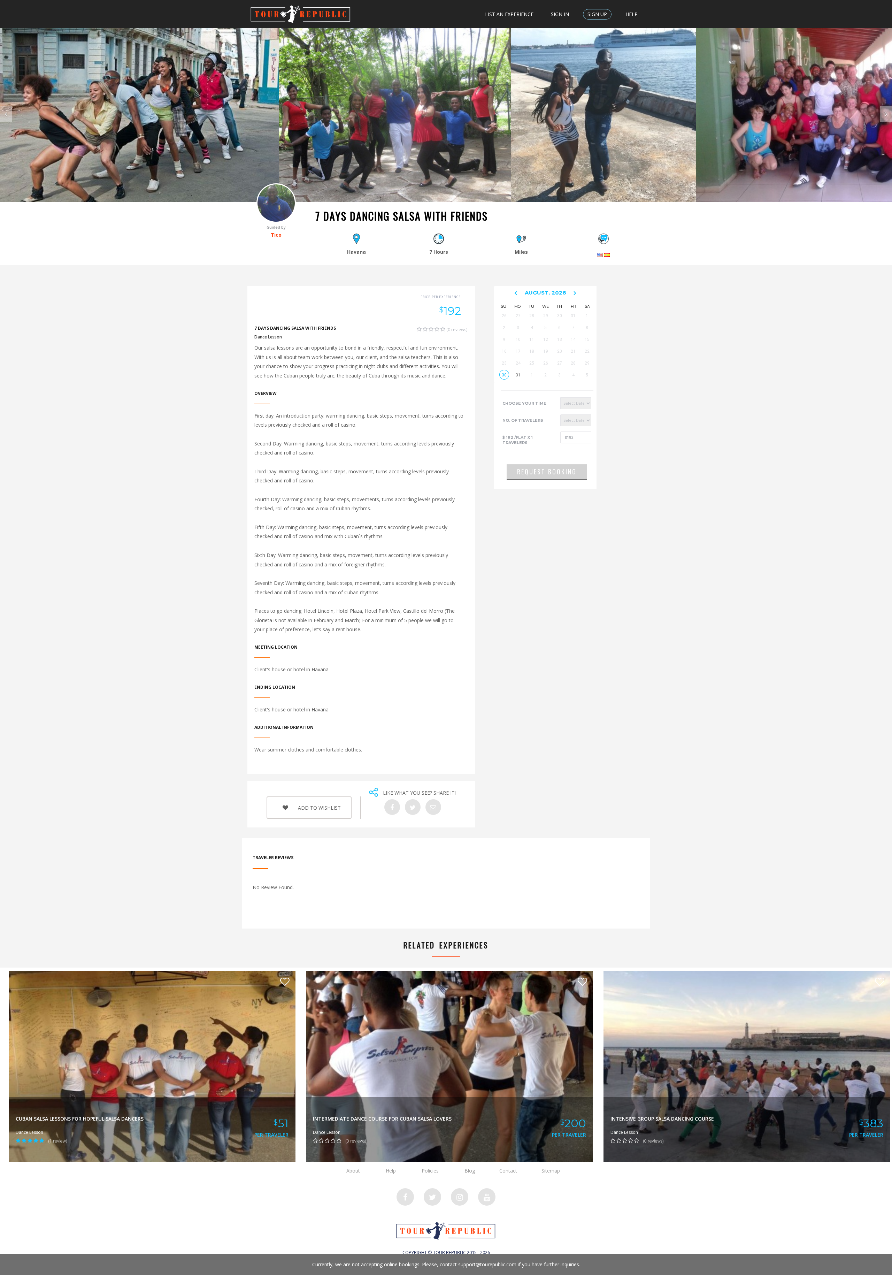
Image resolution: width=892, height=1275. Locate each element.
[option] (139, 115)
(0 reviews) (456, 330)
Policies (430, 1170)
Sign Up (597, 14)
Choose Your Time (524, 403)
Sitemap (550, 1170)
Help (631, 14)
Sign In (560, 14)
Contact (508, 1170)
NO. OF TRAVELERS (522, 420)
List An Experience (509, 14)
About (353, 1170)
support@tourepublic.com (487, 1264)
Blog (469, 1170)
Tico (276, 234)
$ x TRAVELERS (517, 440)
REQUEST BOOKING (547, 471)
